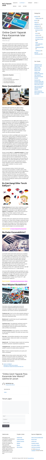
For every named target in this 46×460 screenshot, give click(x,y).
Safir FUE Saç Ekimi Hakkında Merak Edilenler (38, 88)
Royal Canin (34, 439)
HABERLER (36, 26)
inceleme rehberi (35, 443)
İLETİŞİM (25, 6)
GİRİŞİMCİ (30, 2)
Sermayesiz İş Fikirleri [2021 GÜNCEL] (11, 365)
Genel (35, 22)
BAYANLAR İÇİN (39, 30)
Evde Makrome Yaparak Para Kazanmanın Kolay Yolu (13, 366)
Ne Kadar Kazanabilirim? (9, 81)
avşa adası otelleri (35, 445)
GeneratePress (31, 458)
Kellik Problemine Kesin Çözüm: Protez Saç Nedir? (39, 92)
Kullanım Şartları (20, 441)
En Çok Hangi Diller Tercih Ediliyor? (11, 79)
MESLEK (14, 6)
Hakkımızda (19, 437)
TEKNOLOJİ (38, 50)
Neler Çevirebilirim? (8, 78)
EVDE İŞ (37, 35)
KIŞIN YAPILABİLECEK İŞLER (39, 44)
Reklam (18, 443)
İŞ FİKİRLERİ (22, 2)
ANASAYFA (15, 2)
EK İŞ (36, 33)
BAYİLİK (35, 2)
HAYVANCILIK (38, 37)
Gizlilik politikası (20, 439)
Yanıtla (5, 392)
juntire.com (33, 441)
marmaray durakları (35, 447)
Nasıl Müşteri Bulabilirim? (9, 82)
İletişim (18, 445)
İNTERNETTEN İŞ (39, 39)
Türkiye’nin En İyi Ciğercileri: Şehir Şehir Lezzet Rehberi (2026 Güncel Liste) (38, 67)
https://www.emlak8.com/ (37, 437)
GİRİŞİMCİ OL (37, 24)
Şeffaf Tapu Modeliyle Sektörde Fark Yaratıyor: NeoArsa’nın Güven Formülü (38, 75)
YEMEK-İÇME (38, 18)
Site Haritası (19, 447)
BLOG (20, 6)
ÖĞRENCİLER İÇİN (39, 47)
